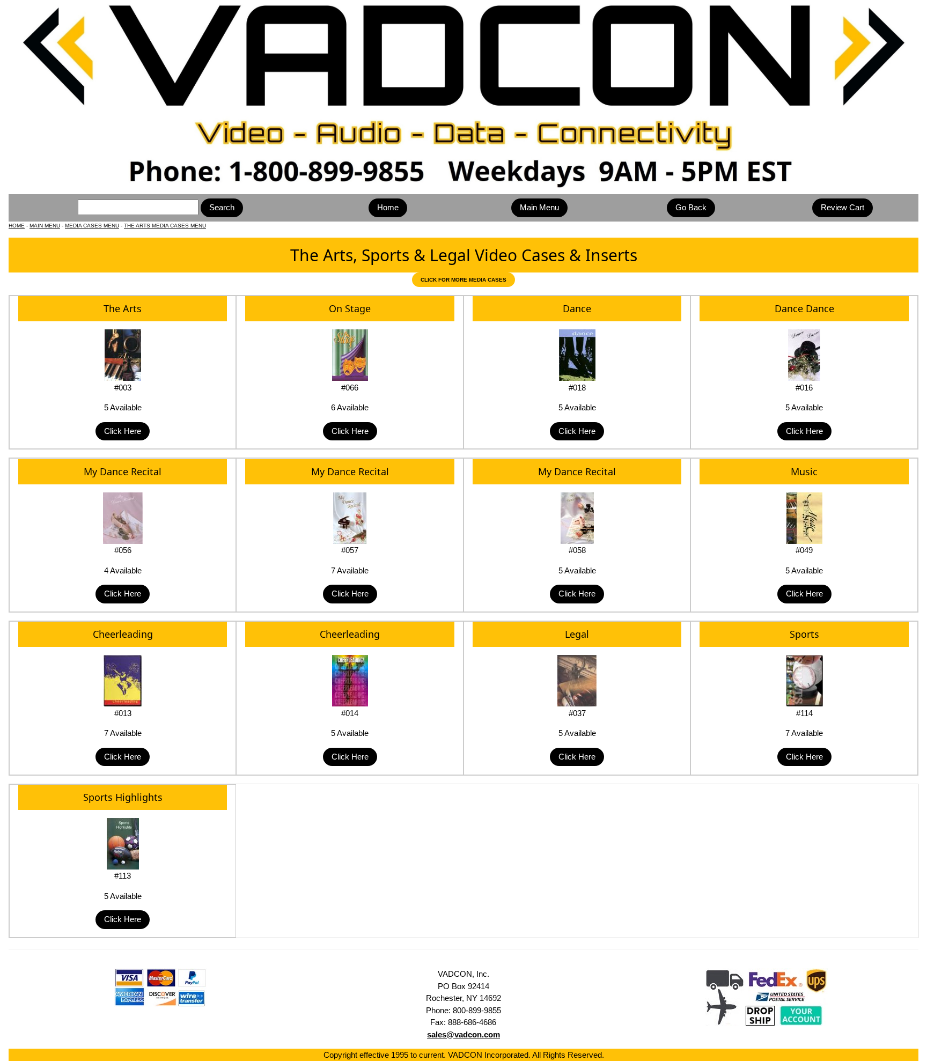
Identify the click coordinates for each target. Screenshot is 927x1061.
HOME (17, 226)
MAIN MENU (45, 226)
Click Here (122, 431)
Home (388, 207)
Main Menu (539, 207)
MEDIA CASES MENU (92, 226)
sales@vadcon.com (463, 1034)
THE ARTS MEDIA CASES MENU (165, 226)
